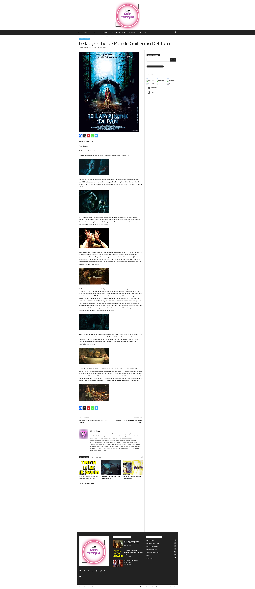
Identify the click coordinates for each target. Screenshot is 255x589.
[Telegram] (96, 135)
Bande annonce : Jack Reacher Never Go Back (128, 421)
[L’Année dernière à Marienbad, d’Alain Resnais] (133, 467)
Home (80, 37)
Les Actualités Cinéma (152, 543)
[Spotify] (97, 571)
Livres (142, 32)
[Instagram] (89, 571)
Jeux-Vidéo (132, 32)
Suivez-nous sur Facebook (155, 66)
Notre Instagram (151, 74)
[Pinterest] (88, 135)
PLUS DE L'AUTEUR (96, 457)
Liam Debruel (84, 47)
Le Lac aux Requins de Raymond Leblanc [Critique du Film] (88, 477)
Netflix (105, 32)
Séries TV (96, 32)
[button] (175, 32)
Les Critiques (85, 32)
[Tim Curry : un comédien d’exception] (118, 563)
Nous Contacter (150, 587)
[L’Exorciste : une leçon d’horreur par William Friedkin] (111, 467)
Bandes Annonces (151, 549)
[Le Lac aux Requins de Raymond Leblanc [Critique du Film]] (89, 467)
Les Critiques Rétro (88, 37)
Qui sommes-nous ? (161, 587)
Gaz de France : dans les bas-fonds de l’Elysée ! (92, 421)
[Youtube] (80, 576)
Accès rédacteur (173, 587)
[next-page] (142, 457)
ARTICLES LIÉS (84, 457)
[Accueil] (78, 32)
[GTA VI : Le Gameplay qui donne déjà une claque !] (118, 544)
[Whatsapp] (92, 135)
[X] (84, 135)
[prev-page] (139, 457)
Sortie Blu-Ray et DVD (118, 32)
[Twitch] (101, 571)
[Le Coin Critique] (127, 15)
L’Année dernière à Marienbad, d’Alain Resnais (132, 477)
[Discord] (81, 571)
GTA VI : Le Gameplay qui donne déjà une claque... (131, 542)
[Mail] (93, 571)
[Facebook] (80, 135)
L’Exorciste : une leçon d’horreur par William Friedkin (110, 477)
